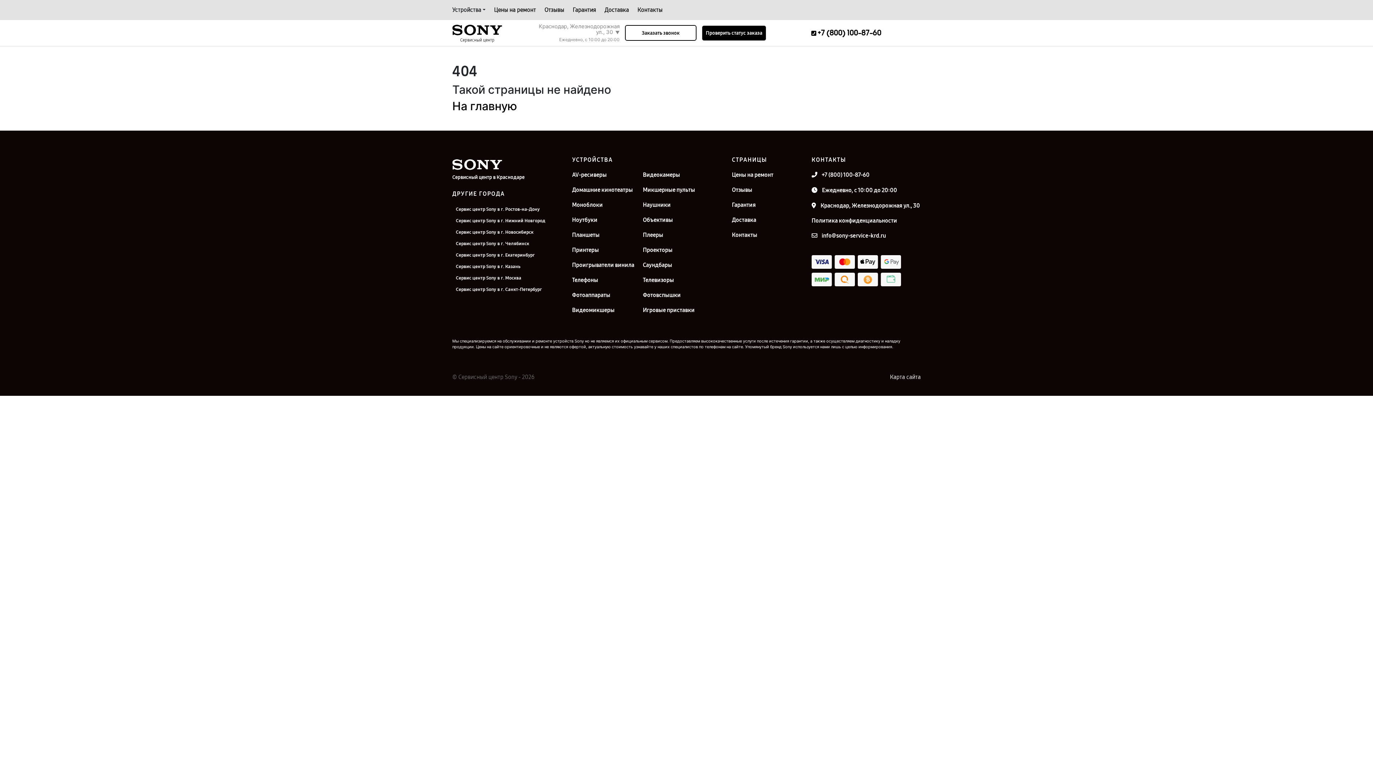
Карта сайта (905, 377)
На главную (484, 106)
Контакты (650, 9)
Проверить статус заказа (734, 33)
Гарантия (584, 9)
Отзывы (554, 9)
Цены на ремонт (515, 9)
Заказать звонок (661, 33)
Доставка (617, 9)
